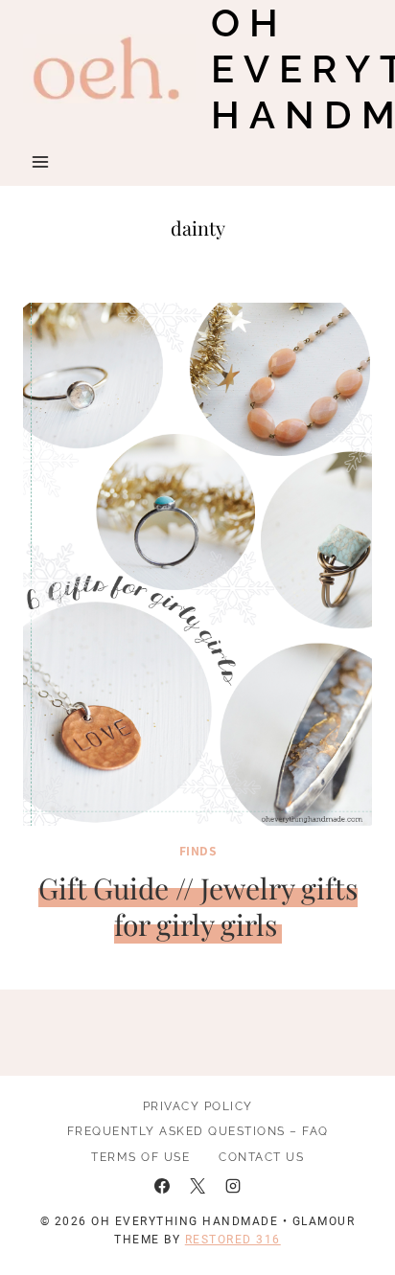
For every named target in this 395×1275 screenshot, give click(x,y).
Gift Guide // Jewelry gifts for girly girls (198, 906)
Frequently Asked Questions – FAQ (198, 1131)
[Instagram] (233, 1186)
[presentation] (197, 564)
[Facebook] (162, 1186)
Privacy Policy (198, 1106)
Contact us (261, 1157)
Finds (198, 850)
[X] (197, 1186)
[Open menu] (40, 161)
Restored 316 (233, 1239)
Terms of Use (140, 1157)
